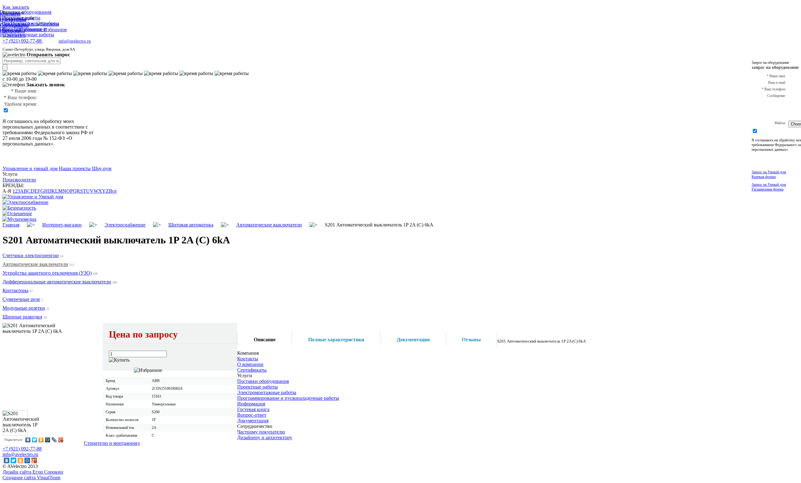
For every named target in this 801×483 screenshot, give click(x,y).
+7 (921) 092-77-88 (22, 448)
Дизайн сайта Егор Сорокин (33, 472)
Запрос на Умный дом (769, 174)
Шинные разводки (22, 316)
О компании (250, 364)
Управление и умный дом (30, 168)
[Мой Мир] (47, 440)
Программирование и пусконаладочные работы (288, 398)
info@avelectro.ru (75, 41)
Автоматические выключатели (35, 264)
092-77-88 (23, 40)
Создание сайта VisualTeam (31, 477)
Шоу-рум (101, 168)
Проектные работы (257, 386)
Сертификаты (252, 370)
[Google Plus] (61, 440)
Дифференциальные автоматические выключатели (57, 281)
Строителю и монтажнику (112, 443)
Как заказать (16, 7)
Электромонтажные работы (266, 392)
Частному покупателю (261, 432)
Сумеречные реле (21, 299)
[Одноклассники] (41, 440)
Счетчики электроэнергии (31, 255)
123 (16, 191)
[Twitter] (34, 440)
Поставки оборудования (263, 381)
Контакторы (15, 290)
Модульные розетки (24, 308)
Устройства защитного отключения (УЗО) (47, 273)
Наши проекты (75, 168)
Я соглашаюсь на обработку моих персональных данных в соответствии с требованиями (45, 127)
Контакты (247, 358)
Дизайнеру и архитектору (264, 437)
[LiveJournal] (54, 440)
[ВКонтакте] (28, 440)
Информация (251, 403)
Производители (19, 179)
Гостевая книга (253, 409)
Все (113, 191)
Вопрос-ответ (251, 415)
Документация (252, 420)
